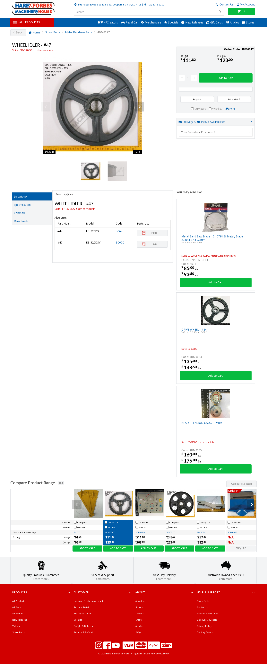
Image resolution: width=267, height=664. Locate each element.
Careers (139, 613)
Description (21, 196)
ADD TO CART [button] (87, 548)
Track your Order (83, 613)
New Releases (194, 22)
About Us (140, 600)
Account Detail (81, 607)
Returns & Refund (83, 632)
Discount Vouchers (207, 619)
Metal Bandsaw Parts (78, 32)
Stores (249, 22)
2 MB (154, 233)
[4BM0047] (92, 107)
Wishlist (78, 619)
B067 (119, 231)
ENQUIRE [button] (241, 548)
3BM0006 (232, 532)
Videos (16, 625)
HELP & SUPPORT (208, 592)
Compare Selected (241, 483)
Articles (234, 22)
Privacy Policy (204, 625)
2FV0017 (170, 532)
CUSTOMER (81, 592)
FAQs (138, 632)
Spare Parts (52, 32)
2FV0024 (201, 532)
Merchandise (152, 22)
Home (36, 32)
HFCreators (110, 22)
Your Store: (84, 4)
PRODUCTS (19, 592)
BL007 (77, 532)
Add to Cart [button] (226, 78)
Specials (172, 22)
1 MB (154, 244)
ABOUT (140, 592)
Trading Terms (204, 632)
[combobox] (216, 132)
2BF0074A (140, 532)
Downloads (21, 221)
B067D (120, 242)
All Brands (17, 613)
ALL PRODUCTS (29, 22)
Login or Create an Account (88, 600)
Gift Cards (216, 22)
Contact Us (202, 607)
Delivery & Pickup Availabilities (203, 122)
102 (61, 482)
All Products (18, 600)
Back (19, 32)
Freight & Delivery (83, 625)
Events (138, 619)
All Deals (16, 607)
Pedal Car (131, 22)
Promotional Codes (207, 613)
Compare (20, 213)
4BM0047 (109, 532)
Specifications (22, 205)
